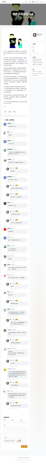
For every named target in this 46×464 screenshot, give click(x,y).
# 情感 (14, 111)
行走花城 (40, 59)
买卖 (42, 73)
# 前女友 (9, 111)
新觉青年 (34, 59)
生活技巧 (37, 64)
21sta (8, 274)
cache (35, 73)
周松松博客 (9, 176)
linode (36, 71)
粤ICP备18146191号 (26, 457)
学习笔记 (38, 62)
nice (8, 255)
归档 (30, 1)
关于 (40, 1)
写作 (40, 73)
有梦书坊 (9, 228)
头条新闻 (9, 123)
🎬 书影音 (33, 1)
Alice (8, 237)
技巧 (37, 73)
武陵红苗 (9, 140)
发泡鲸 (8, 309)
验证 (6, 437)
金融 (38, 73)
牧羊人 (8, 245)
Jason (8, 390)
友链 (37, 1)
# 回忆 (5, 111)
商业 (33, 73)
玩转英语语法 (10, 149)
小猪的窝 (3, 1)
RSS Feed (23, 462)
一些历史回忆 (35, 62)
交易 (33, 75)
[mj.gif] (15, 40)
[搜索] (43, 29)
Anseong (9, 368)
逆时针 (8, 202)
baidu (38, 71)
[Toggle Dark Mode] (44, 2)
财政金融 (40, 64)
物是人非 (40, 71)
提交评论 (24, 446)
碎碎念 (31, 17)
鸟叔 (8, 291)
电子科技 (41, 62)
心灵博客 (9, 159)
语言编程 (37, 59)
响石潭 (8, 264)
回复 (13, 129)
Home (27, 1)
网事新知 (34, 64)
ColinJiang (9, 329)
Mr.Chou (9, 348)
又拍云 (34, 71)
